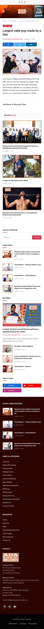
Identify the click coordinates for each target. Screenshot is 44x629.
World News (7, 26)
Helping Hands (8, 472)
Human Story (7, 475)
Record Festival (8, 537)
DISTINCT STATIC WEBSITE (23, 346)
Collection (6, 461)
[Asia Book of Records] (22, 11)
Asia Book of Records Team (13, 39)
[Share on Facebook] (8, 44)
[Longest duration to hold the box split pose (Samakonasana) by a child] (22, 314)
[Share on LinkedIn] (31, 44)
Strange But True (8, 496)
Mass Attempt (7, 482)
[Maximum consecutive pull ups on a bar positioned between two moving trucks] (22, 198)
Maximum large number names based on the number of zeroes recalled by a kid (27, 254)
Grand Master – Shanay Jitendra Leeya (27, 265)
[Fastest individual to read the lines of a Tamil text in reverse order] (7, 358)
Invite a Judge (7, 533)
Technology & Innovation (11, 499)
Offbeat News (7, 492)
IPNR (4, 526)
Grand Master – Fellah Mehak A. (25, 275)
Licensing (23, 623)
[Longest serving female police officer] (22, 166)
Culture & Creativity (9, 465)
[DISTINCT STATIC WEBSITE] (7, 348)
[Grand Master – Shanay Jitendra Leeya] (7, 267)
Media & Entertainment (10, 485)
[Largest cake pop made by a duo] (22, 61)
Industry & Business (9, 479)
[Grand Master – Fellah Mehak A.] (7, 278)
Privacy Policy (32, 623)
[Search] (41, 11)
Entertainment (7, 468)
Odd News (6, 489)
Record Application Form (11, 530)
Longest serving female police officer (15, 180)
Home (5, 520)
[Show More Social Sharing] (39, 44)
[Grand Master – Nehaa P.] (7, 369)
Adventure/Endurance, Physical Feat (15, 325)
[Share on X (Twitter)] (19, 44)
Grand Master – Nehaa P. (22, 366)
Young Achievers (8, 506)
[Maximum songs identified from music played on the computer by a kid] (7, 288)
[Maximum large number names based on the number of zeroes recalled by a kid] (7, 254)
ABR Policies (13, 623)
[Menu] (3, 11)
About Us (6, 523)
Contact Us (6, 540)
